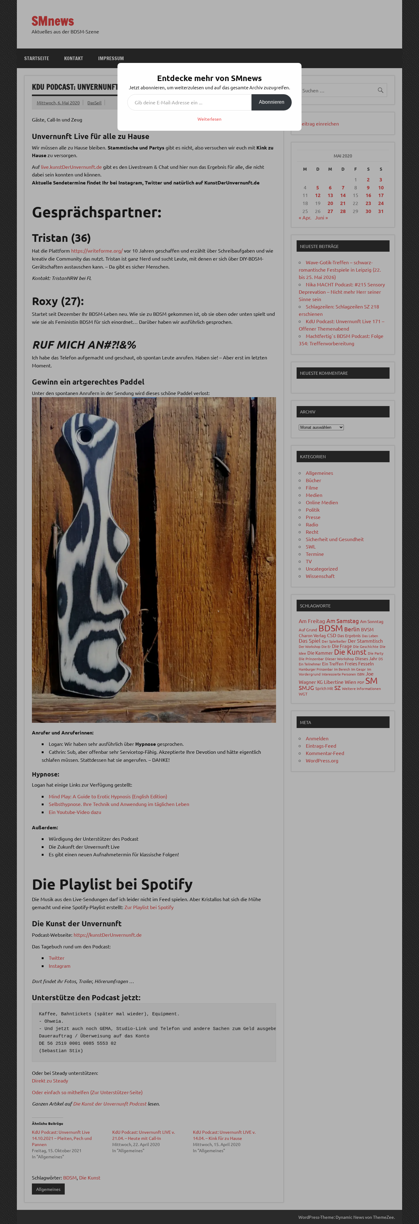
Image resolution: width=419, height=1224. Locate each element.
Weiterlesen (209, 119)
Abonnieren (271, 102)
